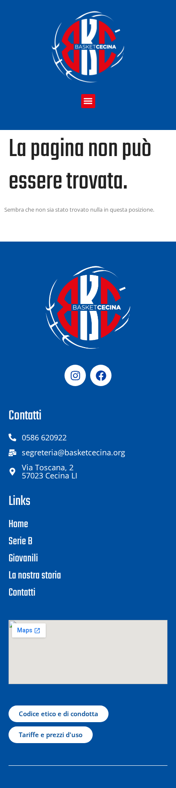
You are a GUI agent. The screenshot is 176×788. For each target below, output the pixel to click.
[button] (88, 101)
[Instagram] (75, 375)
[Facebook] (100, 375)
